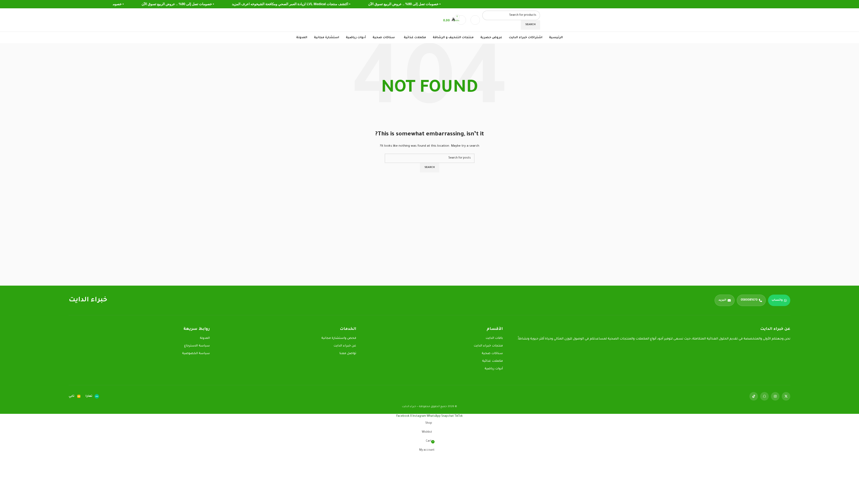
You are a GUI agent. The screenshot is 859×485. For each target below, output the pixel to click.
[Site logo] (535, 20)
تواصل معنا (347, 353)
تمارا (89, 396)
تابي (71, 396)
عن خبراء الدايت (344, 346)
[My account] (440, 19)
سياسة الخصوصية (196, 353)
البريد (722, 300)
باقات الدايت (494, 338)
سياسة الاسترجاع (197, 346)
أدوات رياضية (494, 368)
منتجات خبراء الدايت (488, 346)
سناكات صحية (492, 353)
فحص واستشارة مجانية (338, 338)
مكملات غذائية (492, 361)
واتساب (777, 300)
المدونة (205, 338)
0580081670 (749, 300)
